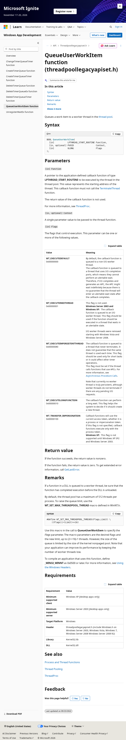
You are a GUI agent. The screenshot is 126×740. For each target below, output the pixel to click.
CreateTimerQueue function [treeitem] (20, 70)
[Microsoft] (6, 27)
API (54, 45)
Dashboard (115, 35)
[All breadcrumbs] (47, 45)
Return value (53, 100)
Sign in (118, 26)
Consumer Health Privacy (93, 733)
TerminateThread (110, 188)
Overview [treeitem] (11, 55)
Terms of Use (9, 737)
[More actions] (121, 45)
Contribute (57, 733)
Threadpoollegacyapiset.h (73, 45)
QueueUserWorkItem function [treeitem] (22, 106)
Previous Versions (29, 733)
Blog (44, 733)
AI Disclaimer (9, 733)
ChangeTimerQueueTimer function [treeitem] (19, 63)
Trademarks (26, 737)
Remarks (51, 104)
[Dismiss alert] (119, 6)
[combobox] (21, 49)
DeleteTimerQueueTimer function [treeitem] (19, 98)
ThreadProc (83, 206)
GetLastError (71, 469)
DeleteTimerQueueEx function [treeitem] (21, 91)
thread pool (105, 116)
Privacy (70, 733)
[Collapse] (38, 43)
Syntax (50, 92)
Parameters (53, 96)
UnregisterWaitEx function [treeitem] (19, 111)
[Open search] (111, 27)
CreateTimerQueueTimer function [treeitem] (19, 78)
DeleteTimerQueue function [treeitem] (20, 85)
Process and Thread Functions (62, 662)
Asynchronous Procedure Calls (101, 375)
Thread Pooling (54, 669)
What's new (98, 35)
